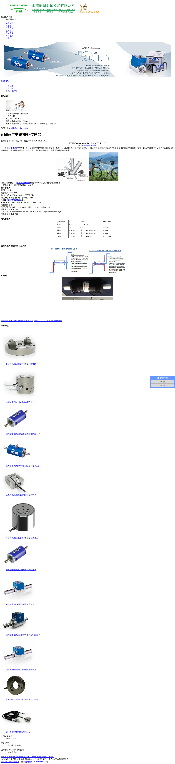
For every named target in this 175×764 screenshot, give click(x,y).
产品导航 (9, 28)
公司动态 (9, 86)
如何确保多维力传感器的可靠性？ (20, 402)
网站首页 (5, 757)
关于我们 (9, 26)
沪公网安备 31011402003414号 (35, 762)
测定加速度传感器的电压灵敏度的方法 (17, 321)
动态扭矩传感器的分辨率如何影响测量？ (23, 635)
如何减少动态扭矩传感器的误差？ (20, 604)
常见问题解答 (11, 91)
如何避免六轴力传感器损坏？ (18, 732)
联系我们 (9, 38)
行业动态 (5, 81)
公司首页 (9, 23)
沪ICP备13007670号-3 (10, 762)
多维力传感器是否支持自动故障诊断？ (22, 364)
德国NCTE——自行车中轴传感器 (48, 321)
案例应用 (9, 33)
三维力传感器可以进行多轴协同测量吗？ (23, 538)
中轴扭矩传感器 (90, 145)
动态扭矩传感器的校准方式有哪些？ (21, 570)
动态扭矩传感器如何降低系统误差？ (21, 670)
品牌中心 (9, 31)
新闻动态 (9, 36)
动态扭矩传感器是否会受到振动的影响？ (23, 434)
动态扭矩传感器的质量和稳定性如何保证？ (24, 466)
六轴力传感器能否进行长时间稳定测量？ (23, 700)
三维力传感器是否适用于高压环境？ (21, 495)
